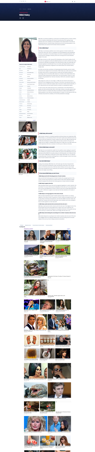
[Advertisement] (47, 28)
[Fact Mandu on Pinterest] (24, 1)
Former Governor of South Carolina (38, 225)
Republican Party (28, 225)
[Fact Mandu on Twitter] (22, 1)
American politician (23, 12)
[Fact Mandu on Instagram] (25, 1)
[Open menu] (72, 1)
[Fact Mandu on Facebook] (20, 1)
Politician (21, 225)
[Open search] (75, 1)
